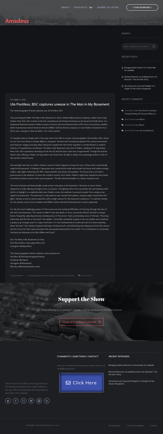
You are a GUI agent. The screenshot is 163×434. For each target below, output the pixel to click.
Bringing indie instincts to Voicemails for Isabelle (131, 365)
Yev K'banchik (130, 125)
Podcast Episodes (67, 276)
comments (87, 275)
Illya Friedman (18, 276)
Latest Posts (54, 276)
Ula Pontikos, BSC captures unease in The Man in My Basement (59, 104)
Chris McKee (130, 110)
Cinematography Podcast (39, 276)
